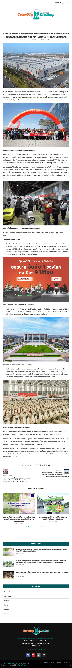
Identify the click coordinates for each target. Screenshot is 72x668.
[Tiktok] (62, 3)
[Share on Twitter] (41, 465)
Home (46, 663)
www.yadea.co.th (58, 454)
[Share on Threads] (44, 465)
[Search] (68, 3)
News (6, 605)
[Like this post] (37, 465)
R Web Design (22, 665)
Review (6, 609)
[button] (5, 510)
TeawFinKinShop (33, 40)
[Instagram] (56, 3)
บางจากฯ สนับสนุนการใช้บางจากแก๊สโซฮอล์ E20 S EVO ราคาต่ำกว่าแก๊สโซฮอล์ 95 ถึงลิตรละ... (53, 518)
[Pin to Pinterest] (42, 465)
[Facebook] (28, 655)
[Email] (60, 3)
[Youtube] (58, 3)
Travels (6, 614)
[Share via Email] (49, 465)
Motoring (7, 601)
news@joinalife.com (39, 650)
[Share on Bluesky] (47, 465)
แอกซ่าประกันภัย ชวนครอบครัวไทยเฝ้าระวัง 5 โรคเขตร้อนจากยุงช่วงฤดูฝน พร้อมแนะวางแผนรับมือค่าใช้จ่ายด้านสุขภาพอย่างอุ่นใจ (19, 519)
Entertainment (9, 592)
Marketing (7, 596)
